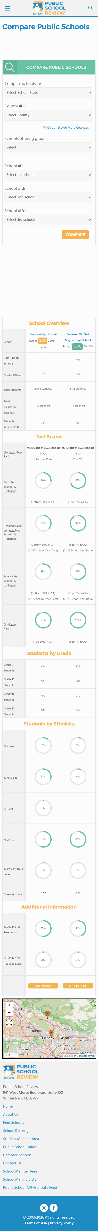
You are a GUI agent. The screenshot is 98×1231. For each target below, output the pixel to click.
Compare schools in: (23, 83)
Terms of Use (35, 1223)
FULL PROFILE (43, 986)
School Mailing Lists (19, 1180)
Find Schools (13, 1123)
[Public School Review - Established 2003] (49, 8)
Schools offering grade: (25, 138)
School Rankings (16, 1131)
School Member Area (20, 1171)
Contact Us (12, 1163)
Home (8, 1106)
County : (15, 106)
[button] (47, 1015)
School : (14, 166)
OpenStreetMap (86, 1056)
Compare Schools (17, 1155)
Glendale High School (43, 334)
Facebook (53, 1207)
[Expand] (9, 1023)
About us (10, 1115)
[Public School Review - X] (44, 1208)
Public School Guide (19, 1147)
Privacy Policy (62, 1223)
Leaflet (68, 1056)
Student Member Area (21, 1139)
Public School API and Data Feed (30, 1188)
